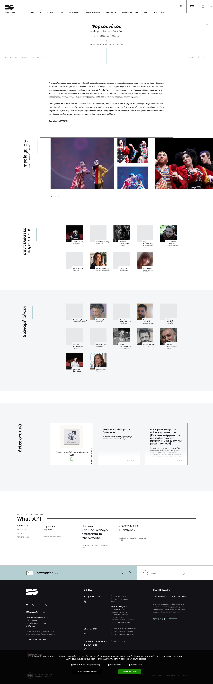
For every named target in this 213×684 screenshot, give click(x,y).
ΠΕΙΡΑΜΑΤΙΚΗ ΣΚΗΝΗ (130, 12)
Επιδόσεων (115, 665)
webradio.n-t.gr (180, 6)
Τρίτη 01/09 (21, 533)
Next (61, 197)
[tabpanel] (103, 163)
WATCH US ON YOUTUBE (40, 604)
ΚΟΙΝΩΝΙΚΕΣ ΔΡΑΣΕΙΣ (55, 12)
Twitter (205, 57)
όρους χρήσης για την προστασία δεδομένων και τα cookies (118, 658)
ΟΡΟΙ (123, 573)
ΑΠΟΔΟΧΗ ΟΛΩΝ (129, 672)
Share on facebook (198, 57)
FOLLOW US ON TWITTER (34, 604)
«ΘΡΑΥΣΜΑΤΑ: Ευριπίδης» (129, 528)
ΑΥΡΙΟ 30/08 (21, 530)
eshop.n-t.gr (159, 618)
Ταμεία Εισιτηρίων (118, 607)
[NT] (85, 601)
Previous (45, 197)
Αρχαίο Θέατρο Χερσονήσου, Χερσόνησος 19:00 (132, 539)
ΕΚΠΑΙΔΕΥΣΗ (111, 12)
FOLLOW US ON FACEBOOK (27, 604)
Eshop (203, 6)
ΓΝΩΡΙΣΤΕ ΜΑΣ (158, 12)
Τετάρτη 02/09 (23, 537)
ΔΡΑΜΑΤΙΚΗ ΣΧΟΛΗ (93, 12)
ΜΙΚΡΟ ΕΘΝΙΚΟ (74, 12)
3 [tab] (55, 197)
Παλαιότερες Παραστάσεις (33, 57)
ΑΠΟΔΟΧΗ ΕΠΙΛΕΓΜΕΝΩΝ (87, 672)
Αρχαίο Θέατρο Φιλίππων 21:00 (54, 537)
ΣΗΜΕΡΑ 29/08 (22, 526)
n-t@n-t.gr (30, 626)
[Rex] (85, 634)
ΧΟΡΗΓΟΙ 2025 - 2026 (36, 639)
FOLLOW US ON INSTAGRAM (47, 604)
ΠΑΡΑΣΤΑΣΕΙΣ (35, 12)
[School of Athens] (85, 649)
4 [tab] (58, 197)
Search (145, 572)
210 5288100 (41, 623)
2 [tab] (51, 197)
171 (123, 609)
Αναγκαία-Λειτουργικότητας (86, 665)
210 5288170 (115, 609)
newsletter (44, 573)
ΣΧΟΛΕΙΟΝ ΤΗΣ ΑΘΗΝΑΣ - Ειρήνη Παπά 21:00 (95, 547)
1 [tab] (48, 197)
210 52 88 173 (50, 634)
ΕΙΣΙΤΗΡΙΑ (192, 6)
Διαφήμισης (136, 665)
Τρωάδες (50, 527)
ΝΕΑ (145, 12)
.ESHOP (91, 456)
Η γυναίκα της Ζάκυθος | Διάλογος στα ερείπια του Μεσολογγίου (95, 532)
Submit (182, 572)
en (211, 6)
